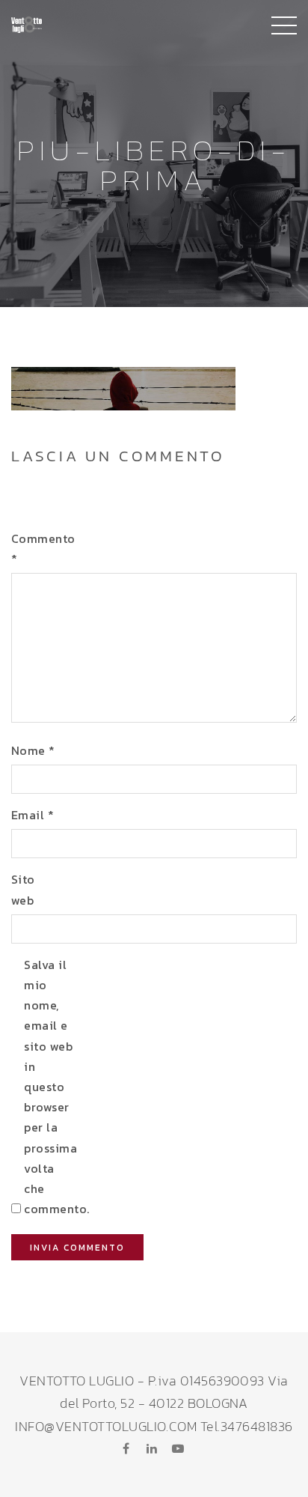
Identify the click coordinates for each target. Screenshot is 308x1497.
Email (32, 815)
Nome (33, 750)
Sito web (23, 889)
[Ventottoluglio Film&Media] (26, 22)
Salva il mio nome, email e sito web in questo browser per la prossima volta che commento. (48, 1087)
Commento (35, 548)
